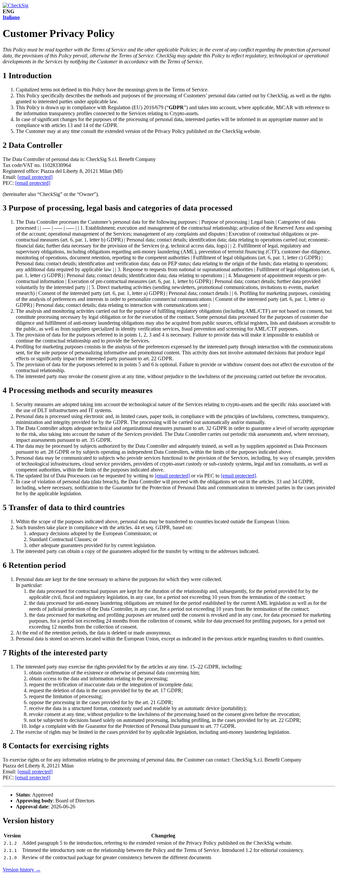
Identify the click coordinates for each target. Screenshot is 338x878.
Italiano (11, 17)
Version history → (22, 869)
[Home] (15, 5)
